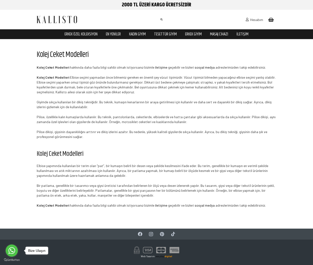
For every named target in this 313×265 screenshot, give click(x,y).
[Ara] (161, 19)
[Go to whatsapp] (12, 250)
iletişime (161, 67)
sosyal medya (205, 67)
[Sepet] (271, 19)
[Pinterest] (162, 234)
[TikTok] (173, 234)
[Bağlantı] (57, 19)
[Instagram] (150, 234)
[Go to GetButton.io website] (12, 260)
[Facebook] (139, 234)
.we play (163, 256)
